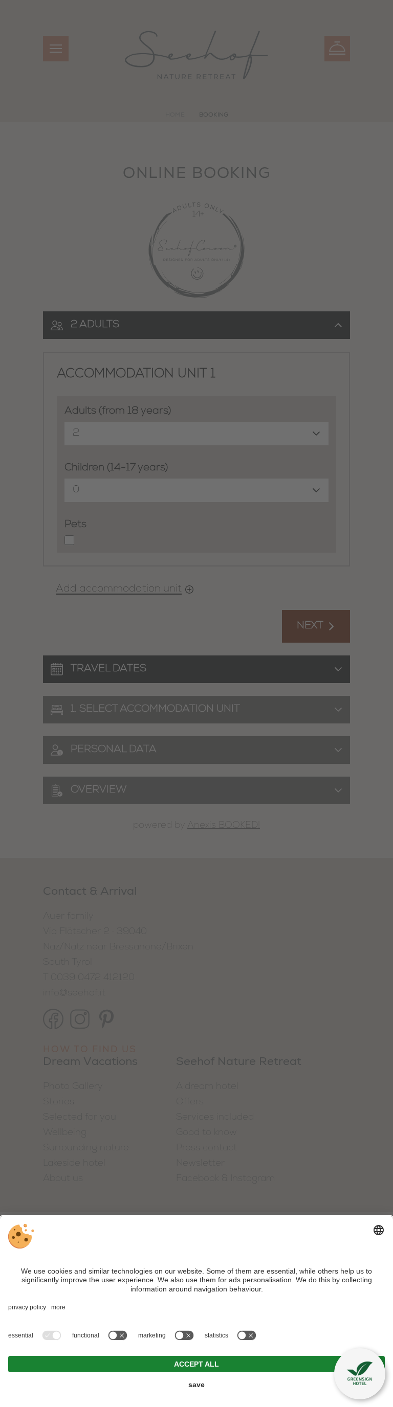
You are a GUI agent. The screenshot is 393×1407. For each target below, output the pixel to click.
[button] (359, 1373)
